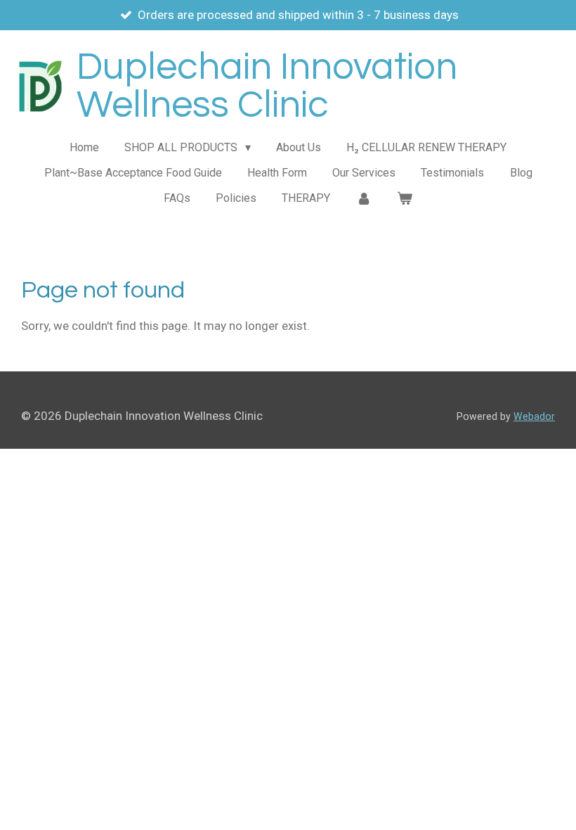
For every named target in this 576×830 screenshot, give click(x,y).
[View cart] (405, 198)
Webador (534, 416)
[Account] (363, 198)
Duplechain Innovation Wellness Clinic (267, 86)
